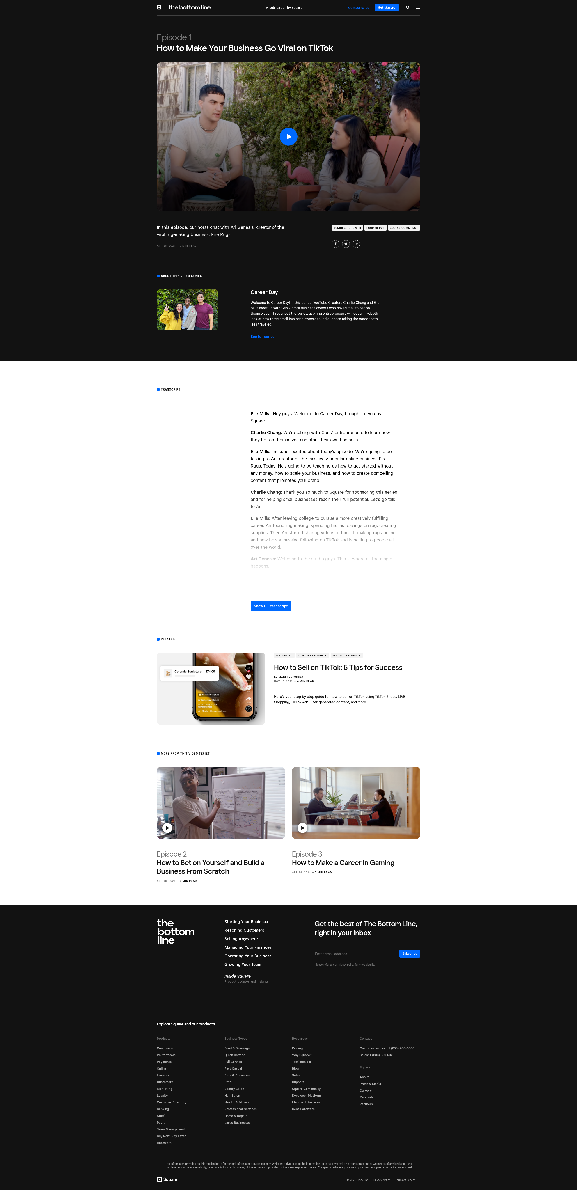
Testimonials (301, 1062)
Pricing (297, 1048)
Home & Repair (235, 1116)
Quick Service (234, 1055)
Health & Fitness (236, 1102)
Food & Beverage (237, 1048)
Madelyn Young (291, 677)
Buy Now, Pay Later (171, 1136)
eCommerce (375, 227)
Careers (366, 1090)
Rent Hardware (303, 1109)
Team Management (171, 1129)
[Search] (408, 7)
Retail (228, 1082)
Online (161, 1068)
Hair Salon (232, 1095)
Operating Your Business (247, 956)
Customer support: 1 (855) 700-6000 (387, 1048)
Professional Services (240, 1109)
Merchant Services (306, 1102)
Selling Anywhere (241, 938)
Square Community (306, 1089)
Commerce (165, 1048)
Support (298, 1082)
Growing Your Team (242, 964)
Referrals (366, 1097)
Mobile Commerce (312, 655)
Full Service (233, 1062)
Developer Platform (306, 1095)
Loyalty (162, 1095)
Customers (165, 1082)
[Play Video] (288, 137)
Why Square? (302, 1055)
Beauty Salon (234, 1089)
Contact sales (358, 7)
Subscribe (409, 953)
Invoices (163, 1075)
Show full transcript (271, 606)
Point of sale (166, 1055)
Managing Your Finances (248, 947)
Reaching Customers (244, 930)
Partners (366, 1104)
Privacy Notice (382, 1180)
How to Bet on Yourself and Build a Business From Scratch (211, 862)
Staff (160, 1116)
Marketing (284, 655)
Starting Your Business (246, 921)
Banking (163, 1109)
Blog (295, 1068)
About (364, 1077)
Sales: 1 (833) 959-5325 (377, 1055)
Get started (387, 7)
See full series (262, 337)
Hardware (164, 1143)
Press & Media (370, 1084)
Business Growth (347, 227)
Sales (296, 1075)
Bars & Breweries (237, 1075)
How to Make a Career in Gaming (343, 858)
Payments (164, 1062)
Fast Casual (233, 1068)
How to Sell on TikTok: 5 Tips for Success (338, 667)
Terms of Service (405, 1180)
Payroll (162, 1122)
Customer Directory (171, 1102)
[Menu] (418, 8)
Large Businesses (237, 1122)
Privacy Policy (346, 964)
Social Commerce (404, 227)
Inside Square (237, 976)
